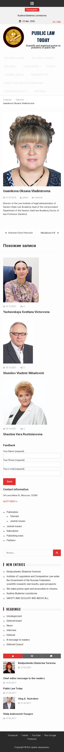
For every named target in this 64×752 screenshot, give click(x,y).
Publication (31, 66)
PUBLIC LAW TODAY (43, 36)
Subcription (12, 530)
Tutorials (14, 516)
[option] (32, 15)
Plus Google (50, 735)
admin (25, 197)
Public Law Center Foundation (23, 83)
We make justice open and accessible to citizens (32, 588)
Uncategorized (14, 616)
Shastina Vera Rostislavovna (22, 434)
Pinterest (32, 739)
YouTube (36, 735)
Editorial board (14, 58)
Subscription (39, 74)
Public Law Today (12, 688)
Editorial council (43, 58)
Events (51, 66)
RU (54, 22)
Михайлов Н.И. (48, 232)
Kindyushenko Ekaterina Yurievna (24, 571)
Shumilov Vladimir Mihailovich (23, 373)
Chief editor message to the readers (24, 678)
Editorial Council (15, 644)
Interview (11, 630)
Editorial (10, 66)
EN (58, 22)
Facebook (13, 735)
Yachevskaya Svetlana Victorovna (26, 312)
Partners (40, 91)
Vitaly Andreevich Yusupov (18, 714)
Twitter (24, 735)
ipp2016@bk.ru (10, 501)
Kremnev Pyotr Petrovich (20, 232)
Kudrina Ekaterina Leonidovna (32, 15)
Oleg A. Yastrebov (28, 698)
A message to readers (18, 639)
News (10, 625)
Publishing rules (15, 91)
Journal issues (14, 74)
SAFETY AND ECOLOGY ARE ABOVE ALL (28, 598)
